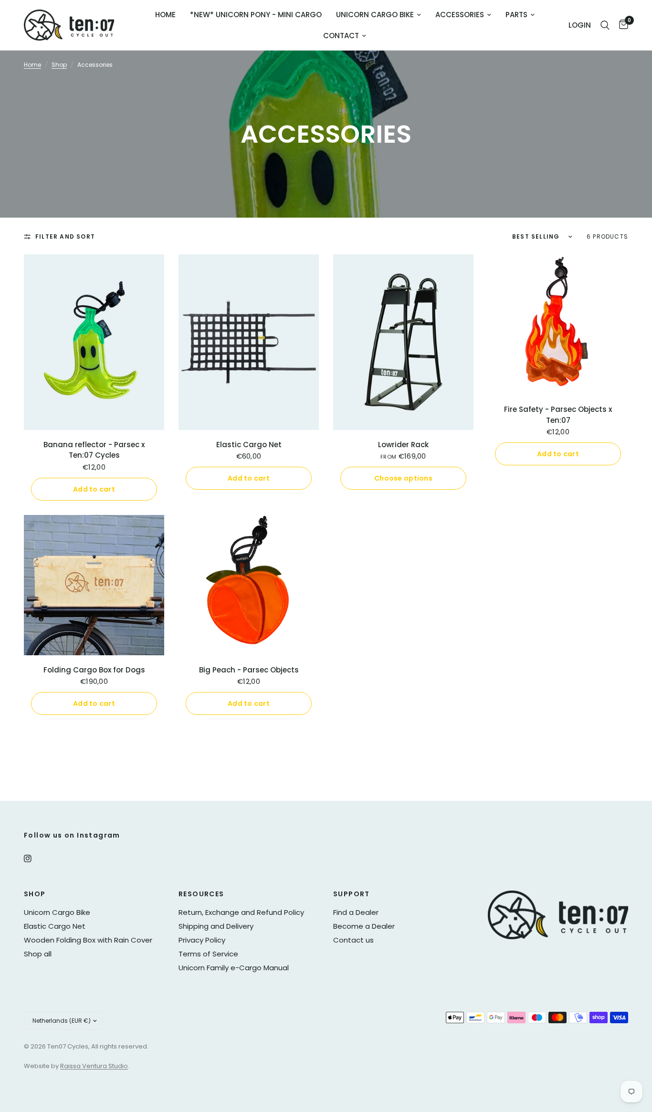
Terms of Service (208, 954)
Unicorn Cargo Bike (375, 15)
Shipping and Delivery (216, 926)
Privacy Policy (202, 940)
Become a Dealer (364, 926)
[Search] (605, 25)
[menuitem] (165, 14)
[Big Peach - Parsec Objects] (249, 585)
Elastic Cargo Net (249, 445)
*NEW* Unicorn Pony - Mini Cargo (256, 15)
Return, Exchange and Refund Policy (241, 912)
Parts (516, 15)
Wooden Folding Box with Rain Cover (88, 940)
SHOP (35, 894)
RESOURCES (201, 894)
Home (165, 15)
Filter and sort (65, 236)
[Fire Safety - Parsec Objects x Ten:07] (558, 324)
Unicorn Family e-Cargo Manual (234, 968)
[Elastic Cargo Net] (249, 342)
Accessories (459, 15)
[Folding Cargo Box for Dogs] (94, 585)
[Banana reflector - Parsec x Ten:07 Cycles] (94, 342)
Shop (59, 65)
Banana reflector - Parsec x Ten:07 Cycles (94, 450)
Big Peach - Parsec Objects (249, 670)
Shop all (38, 954)
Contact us (353, 940)
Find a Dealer (356, 912)
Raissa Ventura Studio (94, 1065)
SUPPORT (351, 894)
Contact (341, 36)
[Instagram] (34, 858)
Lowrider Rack (403, 445)
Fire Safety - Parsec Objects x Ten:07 (558, 414)
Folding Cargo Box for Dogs (94, 670)
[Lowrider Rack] (403, 342)
